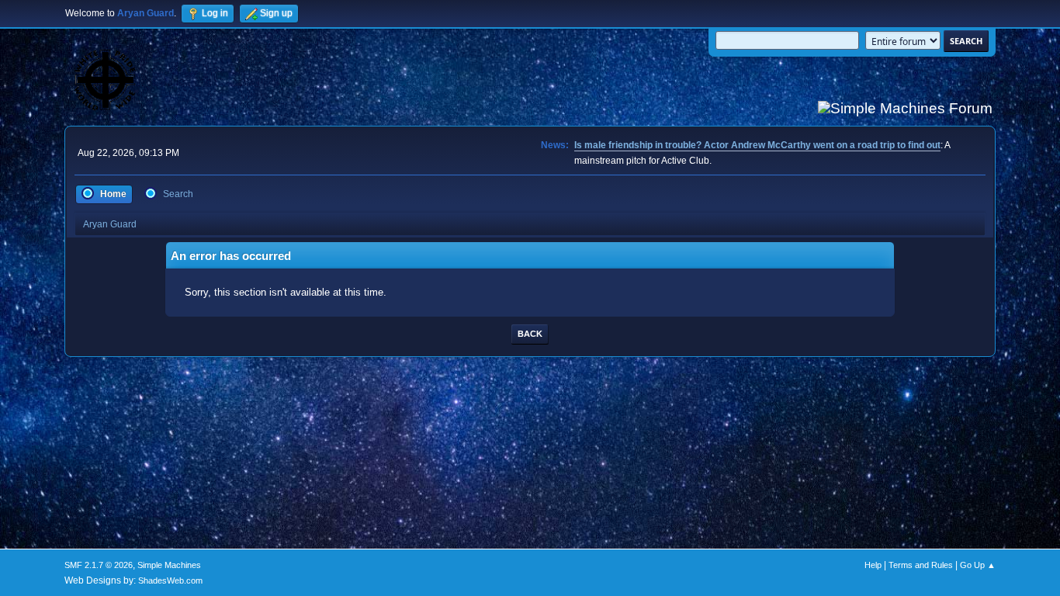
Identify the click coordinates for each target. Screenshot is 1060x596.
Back (530, 333)
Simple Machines (169, 565)
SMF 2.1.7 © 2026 (98, 565)
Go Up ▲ (978, 565)
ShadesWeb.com (170, 580)
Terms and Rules (921, 565)
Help (873, 565)
